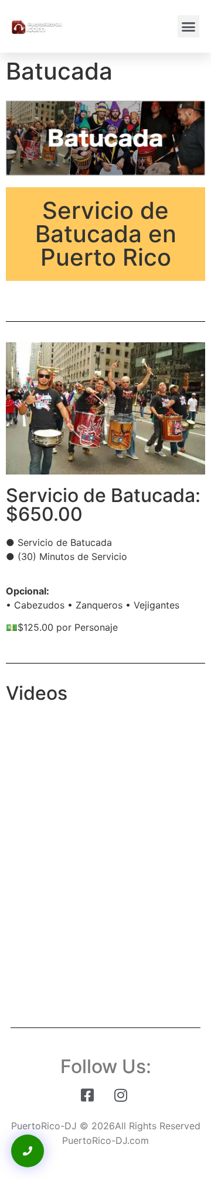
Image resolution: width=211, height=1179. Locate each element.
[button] (189, 26)
